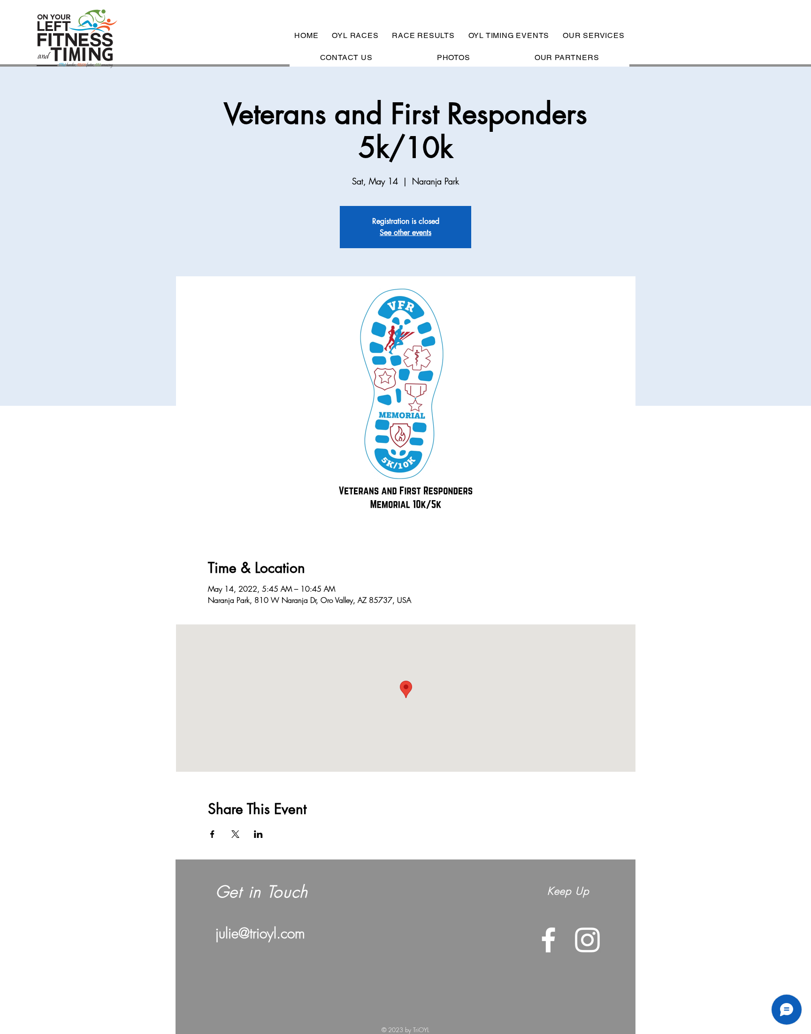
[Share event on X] (235, 834)
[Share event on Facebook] (212, 834)
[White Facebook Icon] (548, 940)
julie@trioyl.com (260, 933)
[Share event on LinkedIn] (258, 834)
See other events (405, 232)
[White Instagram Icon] (587, 940)
